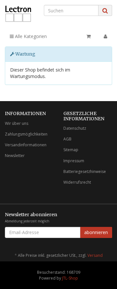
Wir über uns (16, 123)
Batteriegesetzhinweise (84, 171)
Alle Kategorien (30, 36)
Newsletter (15, 155)
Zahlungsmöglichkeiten (26, 134)
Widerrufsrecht (77, 182)
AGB (67, 139)
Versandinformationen (25, 145)
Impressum (73, 161)
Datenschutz (74, 128)
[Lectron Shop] (19, 13)
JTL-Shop (70, 278)
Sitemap (70, 149)
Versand (95, 255)
